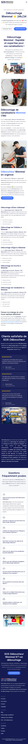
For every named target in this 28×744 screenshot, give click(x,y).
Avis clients (4, 701)
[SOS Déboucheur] (7, 2)
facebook (3, 725)
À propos (3, 698)
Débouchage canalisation (7, 715)
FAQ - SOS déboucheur (7, 720)
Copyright (3, 706)
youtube (3, 731)
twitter (3, 728)
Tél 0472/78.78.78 (20, 29)
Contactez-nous (7, 29)
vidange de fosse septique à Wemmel (10, 321)
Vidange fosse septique (7, 717)
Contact (3, 704)
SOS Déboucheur (10, 738)
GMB (2, 733)
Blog (2, 712)
